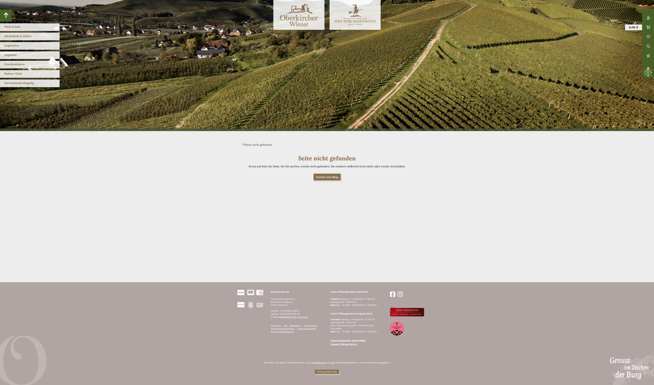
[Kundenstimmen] (648, 56)
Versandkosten (318, 362)
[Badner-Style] (648, 71)
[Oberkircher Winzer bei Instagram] (400, 294)
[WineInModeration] (407, 311)
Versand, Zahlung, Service (343, 344)
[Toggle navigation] (6, 16)
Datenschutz (295, 325)
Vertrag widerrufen (327, 371)
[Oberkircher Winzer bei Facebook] (392, 294)
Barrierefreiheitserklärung (282, 332)
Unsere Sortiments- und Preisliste (348, 340)
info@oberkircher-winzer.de (293, 317)
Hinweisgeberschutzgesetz (283, 328)
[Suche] (648, 46)
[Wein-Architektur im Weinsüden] (397, 328)
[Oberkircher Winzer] (298, 15)
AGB (285, 325)
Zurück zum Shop (327, 177)
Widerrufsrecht (310, 325)
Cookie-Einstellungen (306, 328)
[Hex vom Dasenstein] (355, 15)
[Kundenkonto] (648, 18)
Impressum (276, 325)
